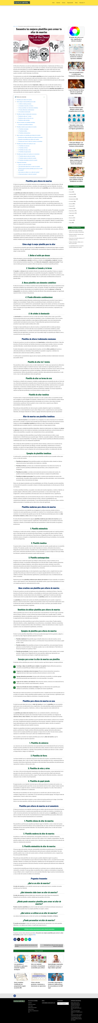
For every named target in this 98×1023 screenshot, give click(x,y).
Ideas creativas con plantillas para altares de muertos (28, 135)
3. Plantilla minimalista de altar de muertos (27, 160)
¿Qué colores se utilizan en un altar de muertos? (28, 172)
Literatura (71, 208)
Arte (70, 189)
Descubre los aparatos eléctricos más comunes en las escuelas (26, 945)
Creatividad (71, 194)
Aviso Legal (30, 1006)
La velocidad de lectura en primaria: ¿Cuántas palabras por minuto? (76, 246)
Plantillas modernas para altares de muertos (26, 127)
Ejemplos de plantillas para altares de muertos (28, 139)
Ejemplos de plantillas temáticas (25, 124)
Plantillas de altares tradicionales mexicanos (26, 114)
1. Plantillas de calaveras (23, 145)
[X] (18, 939)
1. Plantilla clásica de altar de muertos (26, 156)
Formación (71, 201)
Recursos (82, 2)
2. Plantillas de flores (23, 147)
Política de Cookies (31, 1004)
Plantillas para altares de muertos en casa (26, 143)
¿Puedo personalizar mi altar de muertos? (27, 174)
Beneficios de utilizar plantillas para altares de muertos (30, 137)
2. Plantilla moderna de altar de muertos (27, 158)
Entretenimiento (72, 199)
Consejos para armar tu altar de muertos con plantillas (30, 141)
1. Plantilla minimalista (23, 129)
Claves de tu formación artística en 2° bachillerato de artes (76, 239)
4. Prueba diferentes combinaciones (26, 109)
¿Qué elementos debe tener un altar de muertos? (29, 166)
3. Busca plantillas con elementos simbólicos (28, 108)
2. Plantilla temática (22, 131)
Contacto (30, 1002)
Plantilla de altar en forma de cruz (25, 118)
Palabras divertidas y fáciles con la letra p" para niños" (76, 242)
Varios (70, 222)
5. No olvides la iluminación (24, 111)
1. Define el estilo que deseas (24, 104)
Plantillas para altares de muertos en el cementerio (28, 154)
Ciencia (63, 2)
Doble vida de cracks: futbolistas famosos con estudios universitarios (76, 231)
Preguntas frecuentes (21, 162)
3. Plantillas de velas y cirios (24, 149)
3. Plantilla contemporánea (24, 133)
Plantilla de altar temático (24, 120)
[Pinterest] (22, 939)
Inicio (53, 2)
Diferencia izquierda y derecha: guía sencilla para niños (76, 235)
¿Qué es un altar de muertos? (24, 164)
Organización (70, 2)
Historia (70, 206)
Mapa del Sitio (31, 1009)
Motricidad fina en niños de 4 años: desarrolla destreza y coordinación (53, 945)
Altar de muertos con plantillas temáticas (26, 122)
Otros (76, 2)
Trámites (71, 220)
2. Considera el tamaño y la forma (25, 106)
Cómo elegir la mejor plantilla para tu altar (26, 101)
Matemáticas (71, 210)
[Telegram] (29, 939)
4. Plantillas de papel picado (24, 151)
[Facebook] (15, 939)
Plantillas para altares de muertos (24, 99)
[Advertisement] (49, 15)
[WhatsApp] (26, 939)
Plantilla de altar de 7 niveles (24, 116)
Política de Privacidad (32, 1007)
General (58, 2)
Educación (71, 196)
